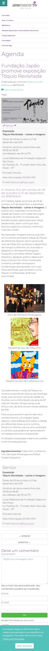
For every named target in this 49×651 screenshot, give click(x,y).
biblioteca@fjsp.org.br (22, 182)
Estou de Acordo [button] (24, 646)
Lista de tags (7, 45)
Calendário (6, 40)
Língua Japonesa (8, 35)
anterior (24, 536)
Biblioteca (6, 25)
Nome (5, 593)
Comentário (8, 554)
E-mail (5, 602)
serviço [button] (9, 125)
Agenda (12, 53)
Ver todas (5, 15)
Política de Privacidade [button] (13, 639)
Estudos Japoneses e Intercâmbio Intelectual (20, 30)
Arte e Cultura (7, 20)
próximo (24, 542)
